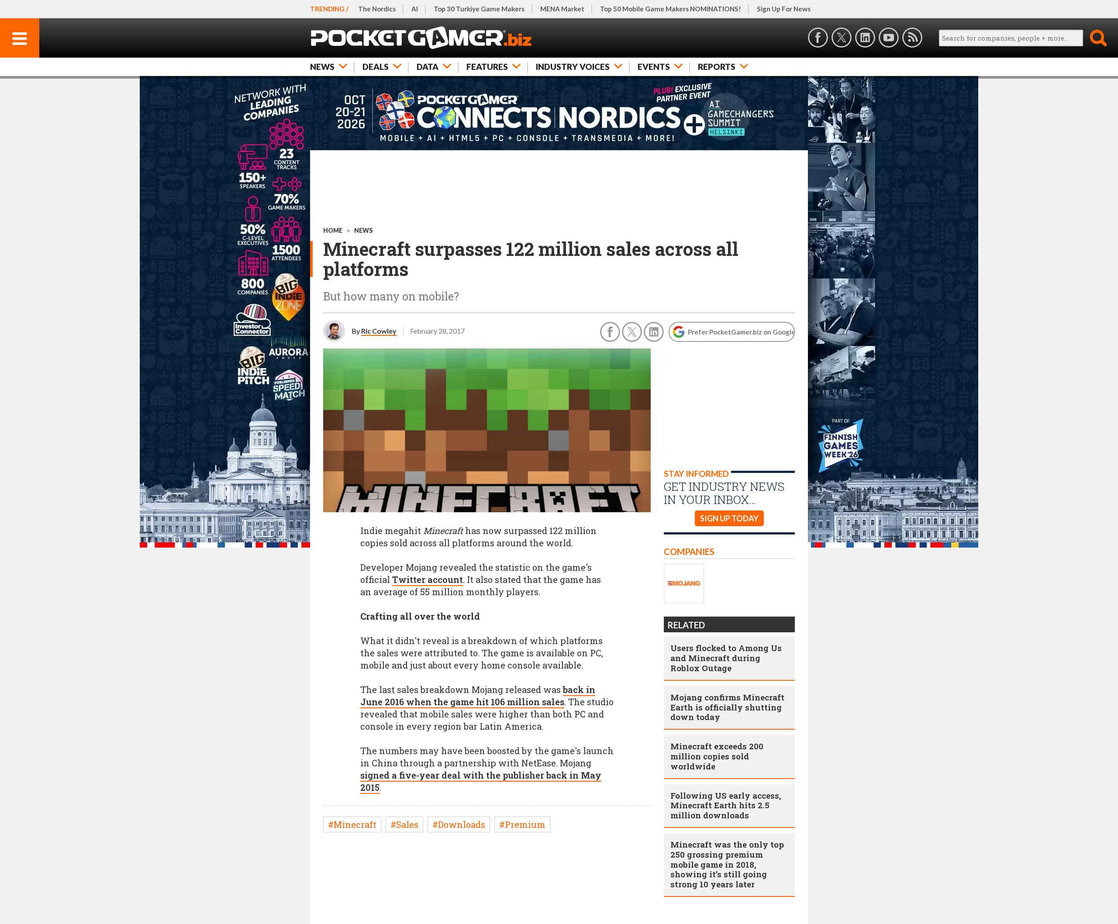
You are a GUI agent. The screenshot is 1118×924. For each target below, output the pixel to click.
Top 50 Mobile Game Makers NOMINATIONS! (670, 9)
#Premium (522, 824)
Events (654, 67)
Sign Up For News (784, 9)
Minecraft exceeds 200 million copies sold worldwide (716, 756)
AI (414, 9)
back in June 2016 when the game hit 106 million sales (477, 695)
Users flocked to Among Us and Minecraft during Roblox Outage (726, 657)
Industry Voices (573, 67)
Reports (716, 67)
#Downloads (458, 824)
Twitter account (427, 579)
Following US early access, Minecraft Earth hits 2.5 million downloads (725, 805)
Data (427, 67)
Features (487, 67)
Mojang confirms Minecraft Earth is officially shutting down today (727, 707)
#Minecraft (352, 824)
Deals (375, 67)
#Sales (404, 824)
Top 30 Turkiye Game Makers (479, 9)
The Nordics (377, 9)
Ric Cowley (379, 331)
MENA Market (562, 9)
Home (332, 230)
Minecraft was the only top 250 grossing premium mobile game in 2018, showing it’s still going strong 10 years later (727, 864)
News (322, 67)
